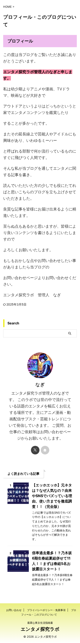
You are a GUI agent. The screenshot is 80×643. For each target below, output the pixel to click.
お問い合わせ (14, 610)
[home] (45, 450)
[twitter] (35, 450)
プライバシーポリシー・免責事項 (46, 610)
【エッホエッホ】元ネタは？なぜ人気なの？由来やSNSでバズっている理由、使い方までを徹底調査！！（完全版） (52, 496)
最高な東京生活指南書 (40, 622)
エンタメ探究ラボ (40, 629)
